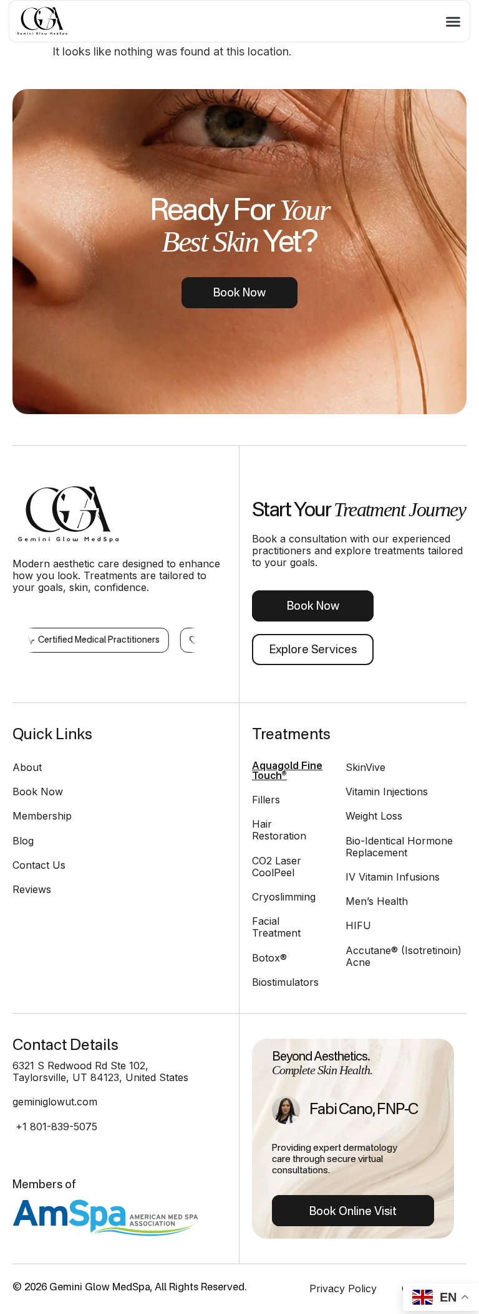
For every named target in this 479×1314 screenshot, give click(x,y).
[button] (453, 21)
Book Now (239, 293)
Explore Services (313, 650)
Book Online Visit (353, 1211)
